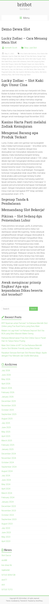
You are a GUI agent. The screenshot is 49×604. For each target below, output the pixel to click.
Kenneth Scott (11, 48)
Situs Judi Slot (30, 48)
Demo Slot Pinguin (8, 64)
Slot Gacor (6, 555)
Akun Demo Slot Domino (28, 54)
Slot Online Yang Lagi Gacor (21, 75)
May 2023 (6, 537)
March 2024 (7, 493)
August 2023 (7, 524)
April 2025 (6, 436)
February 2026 (8, 392)
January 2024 (8, 502)
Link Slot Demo (28, 69)
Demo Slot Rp (39, 64)
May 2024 (6, 484)
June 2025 (6, 427)
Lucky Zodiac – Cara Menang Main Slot (24, 40)
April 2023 (6, 541)
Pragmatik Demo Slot (8, 72)
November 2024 (9, 458)
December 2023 (9, 506)
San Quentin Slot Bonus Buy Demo (27, 72)
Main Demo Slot (39, 69)
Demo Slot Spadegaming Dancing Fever (29, 67)
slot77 (4, 580)
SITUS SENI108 (8, 575)
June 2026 (6, 375)
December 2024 (9, 453)
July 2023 (6, 528)
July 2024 (6, 475)
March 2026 (7, 388)
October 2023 (8, 515)
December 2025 (9, 401)
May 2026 (6, 379)
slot (3, 584)
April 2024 (6, 489)
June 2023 (6, 532)
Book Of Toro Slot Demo (29, 56)
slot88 (4, 560)
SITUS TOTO (7, 589)
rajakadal (6, 570)
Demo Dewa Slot (19, 59)
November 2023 (9, 510)
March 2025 (7, 440)
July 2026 (6, 370)
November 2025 (9, 405)
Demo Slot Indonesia (19, 61)
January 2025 (8, 449)
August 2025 (7, 418)
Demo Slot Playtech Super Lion (24, 64)
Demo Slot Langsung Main (35, 61)
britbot (24, 5)
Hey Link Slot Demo (16, 69)
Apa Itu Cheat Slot (14, 56)
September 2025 (9, 414)
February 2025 (8, 445)
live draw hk (7, 565)
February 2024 (8, 497)
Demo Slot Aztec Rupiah (33, 59)
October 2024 (8, 462)
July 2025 (6, 423)
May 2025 (6, 432)
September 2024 (9, 467)
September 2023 (9, 519)
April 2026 (6, 383)
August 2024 (7, 471)
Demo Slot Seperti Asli (9, 67)
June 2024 (6, 480)
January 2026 (8, 397)
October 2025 (8, 410)
